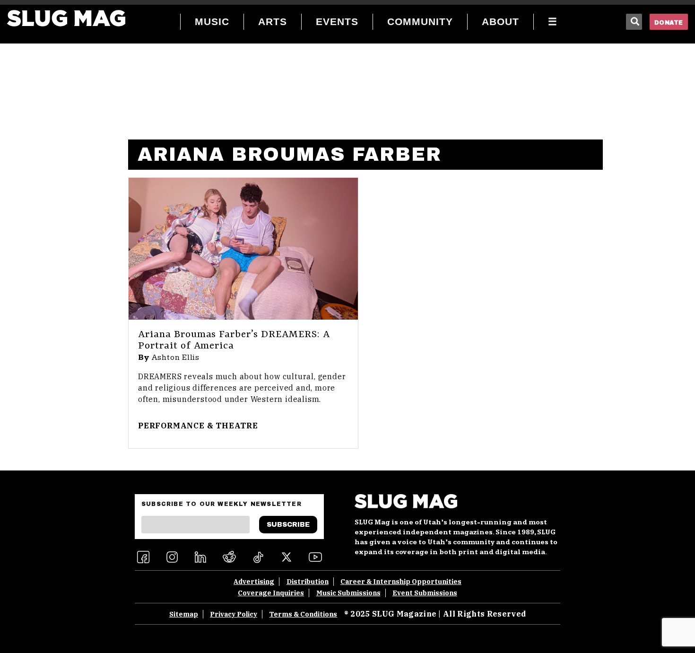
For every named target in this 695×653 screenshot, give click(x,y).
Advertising (254, 581)
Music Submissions (348, 593)
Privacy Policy (233, 614)
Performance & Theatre (198, 425)
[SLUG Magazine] (66, 18)
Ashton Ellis (176, 357)
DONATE (668, 22)
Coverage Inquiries (271, 593)
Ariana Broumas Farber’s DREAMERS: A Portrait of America (234, 340)
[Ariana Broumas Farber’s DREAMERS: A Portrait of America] (243, 249)
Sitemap (183, 614)
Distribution (308, 581)
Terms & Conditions (303, 614)
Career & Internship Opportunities (400, 581)
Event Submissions (424, 593)
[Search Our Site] (634, 22)
